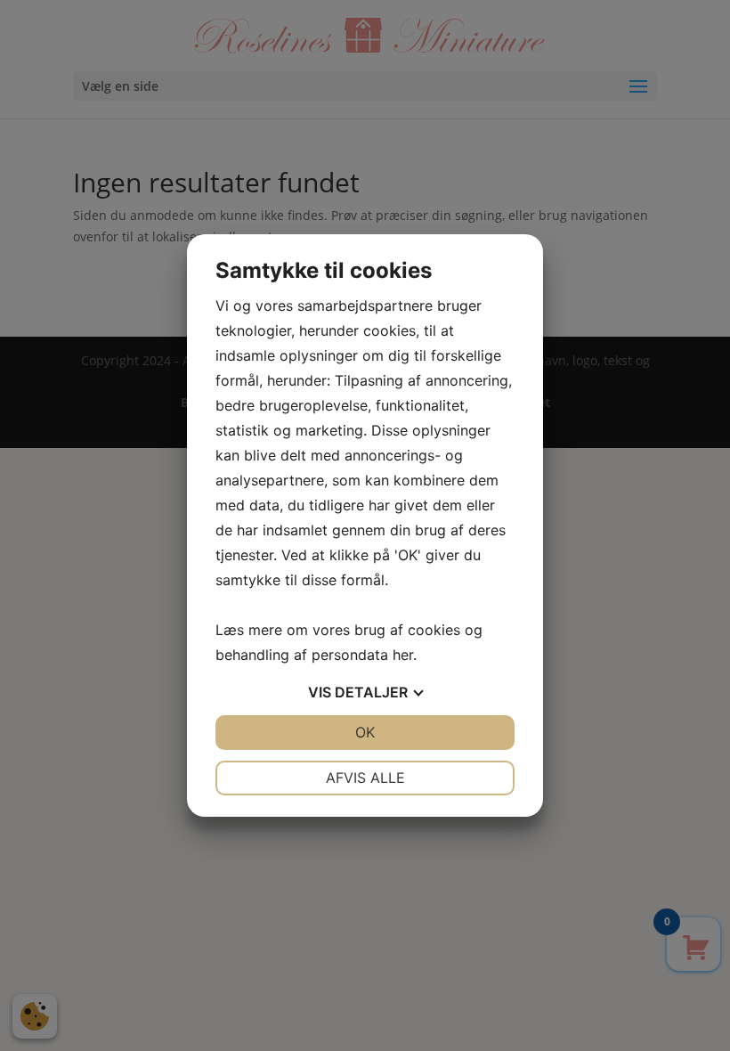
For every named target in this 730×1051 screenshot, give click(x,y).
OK (365, 732)
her (403, 655)
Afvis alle (365, 777)
